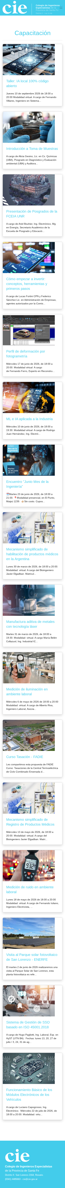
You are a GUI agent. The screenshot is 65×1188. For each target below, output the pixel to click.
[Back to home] (31, 8)
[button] (61, 8)
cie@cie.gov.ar (30, 1179)
